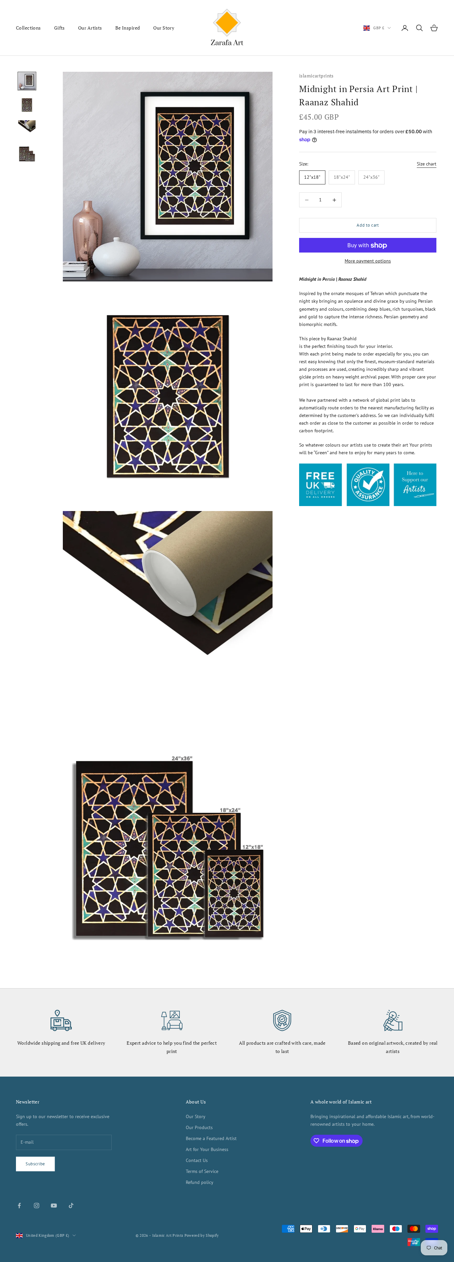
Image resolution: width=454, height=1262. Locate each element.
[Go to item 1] (27, 81)
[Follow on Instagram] (36, 1205)
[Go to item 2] (27, 105)
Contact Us (197, 1160)
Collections (28, 28)
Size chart (426, 164)
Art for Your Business (207, 1149)
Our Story (163, 28)
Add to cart (368, 225)
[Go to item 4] (27, 153)
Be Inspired (127, 28)
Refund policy (199, 1182)
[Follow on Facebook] (19, 1205)
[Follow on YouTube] (54, 1205)
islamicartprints (316, 75)
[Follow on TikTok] (71, 1205)
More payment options (368, 261)
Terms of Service (202, 1171)
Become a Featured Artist (211, 1138)
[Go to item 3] (27, 129)
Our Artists (90, 28)
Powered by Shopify (201, 1235)
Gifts (59, 28)
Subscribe (35, 1164)
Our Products (199, 1127)
